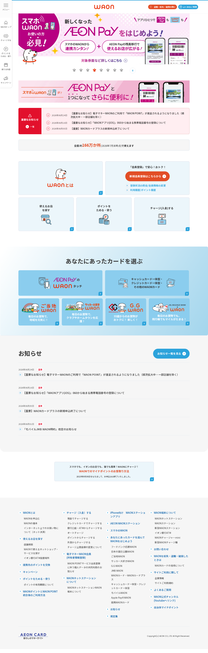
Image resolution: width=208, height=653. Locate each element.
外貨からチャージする (78, 542)
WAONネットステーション (168, 518)
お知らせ (115, 609)
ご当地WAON (118, 556)
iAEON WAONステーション (125, 523)
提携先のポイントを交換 (36, 564)
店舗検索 (28, 544)
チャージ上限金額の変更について (84, 547)
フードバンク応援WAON (123, 546)
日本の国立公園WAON (122, 551)
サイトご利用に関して (166, 572)
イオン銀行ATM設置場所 (36, 558)
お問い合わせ (161, 549)
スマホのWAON (118, 530)
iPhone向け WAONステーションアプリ (127, 514)
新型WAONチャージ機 (166, 542)
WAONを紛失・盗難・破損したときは (171, 558)
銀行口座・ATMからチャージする (84, 528)
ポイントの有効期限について (39, 584)
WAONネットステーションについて (81, 580)
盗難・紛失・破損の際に (165, 6)
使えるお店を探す (33, 538)
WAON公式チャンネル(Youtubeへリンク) (166, 598)
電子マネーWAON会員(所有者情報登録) (79, 555)
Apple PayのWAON (121, 597)
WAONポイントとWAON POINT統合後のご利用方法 (40, 593)
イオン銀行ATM (163, 532)
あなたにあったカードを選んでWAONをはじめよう (127, 539)
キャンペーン (30, 572)
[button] (74, 70)
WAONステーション (165, 523)
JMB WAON (117, 570)
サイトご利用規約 (164, 583)
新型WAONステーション (167, 528)
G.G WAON (116, 565)
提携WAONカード (120, 602)
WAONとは (29, 512)
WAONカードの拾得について (169, 565)
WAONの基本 (30, 523)
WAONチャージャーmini (167, 537)
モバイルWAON (119, 592)
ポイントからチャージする (81, 537)
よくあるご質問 (190, 6)
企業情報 (159, 578)
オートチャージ (75, 532)
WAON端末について (165, 512)
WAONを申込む (32, 518)
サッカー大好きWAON (122, 561)
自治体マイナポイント (166, 607)
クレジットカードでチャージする (84, 523)
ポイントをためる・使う (36, 578)
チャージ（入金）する (79, 512)
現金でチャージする (77, 518)
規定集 (114, 616)
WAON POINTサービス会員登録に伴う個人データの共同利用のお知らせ (84, 567)
